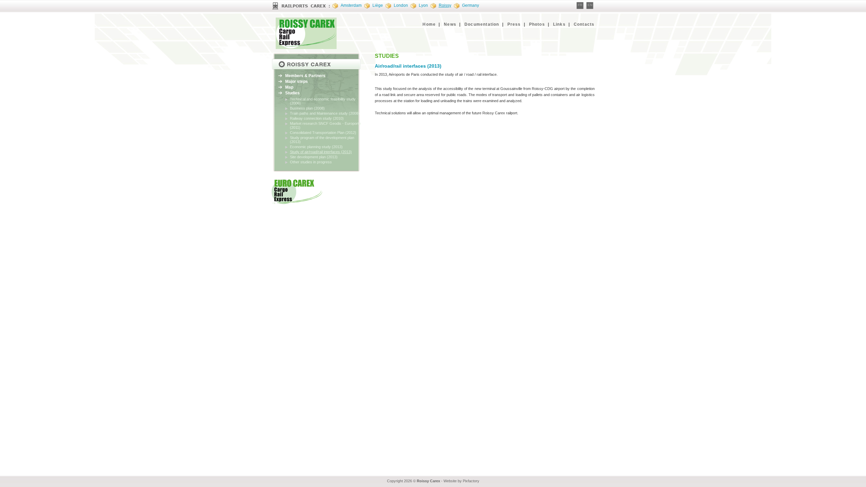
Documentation (481, 24)
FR (580, 5)
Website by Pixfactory (461, 481)
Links (559, 24)
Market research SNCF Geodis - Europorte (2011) (325, 125)
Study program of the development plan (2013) (322, 140)
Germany (470, 5)
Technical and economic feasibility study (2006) (323, 101)
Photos (537, 24)
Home (429, 24)
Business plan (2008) (307, 108)
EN (590, 5)
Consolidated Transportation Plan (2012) (323, 133)
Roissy (445, 5)
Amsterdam (351, 5)
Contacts (584, 24)
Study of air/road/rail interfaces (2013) (321, 152)
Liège (377, 5)
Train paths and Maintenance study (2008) (325, 113)
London (401, 5)
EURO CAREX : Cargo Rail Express (307, 33)
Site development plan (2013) (314, 157)
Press (514, 24)
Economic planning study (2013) (316, 147)
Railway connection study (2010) (317, 118)
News (450, 24)
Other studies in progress (311, 162)
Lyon (423, 5)
